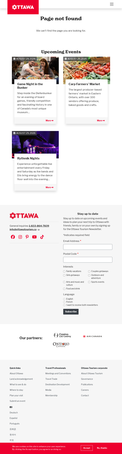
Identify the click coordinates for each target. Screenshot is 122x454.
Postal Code (70, 253)
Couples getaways (99, 271)
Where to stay (16, 390)
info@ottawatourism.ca (23, 229)
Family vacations (73, 271)
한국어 (13, 434)
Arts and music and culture (75, 283)
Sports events (97, 282)
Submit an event (17, 401)
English (69, 299)
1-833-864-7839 (39, 225)
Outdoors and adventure (97, 276)
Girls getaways (73, 275)
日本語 (13, 429)
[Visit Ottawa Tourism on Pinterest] (27, 237)
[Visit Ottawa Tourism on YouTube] (34, 237)
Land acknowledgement (21, 379)
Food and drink (73, 288)
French (69, 302)
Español (13, 418)
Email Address (71, 241)
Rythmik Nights (28, 158)
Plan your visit (16, 395)
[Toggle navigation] (112, 4)
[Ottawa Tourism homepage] (23, 7)
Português (14, 423)
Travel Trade (51, 379)
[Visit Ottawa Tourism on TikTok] (42, 237)
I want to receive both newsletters (82, 305)
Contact (85, 395)
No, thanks (102, 448)
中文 (12, 440)
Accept (86, 448)
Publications (87, 384)
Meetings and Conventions (58, 373)
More (48, 120)
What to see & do (18, 384)
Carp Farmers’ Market (84, 84)
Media (48, 390)
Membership (51, 395)
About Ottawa (16, 373)
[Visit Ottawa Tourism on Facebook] (13, 237)
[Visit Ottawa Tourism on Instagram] (20, 237)
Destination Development (57, 384)
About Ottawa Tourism (92, 373)
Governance (87, 379)
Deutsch (14, 412)
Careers (85, 390)
